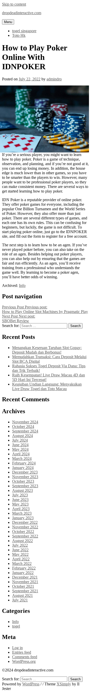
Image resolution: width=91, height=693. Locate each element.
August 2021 (22, 595)
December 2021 (25, 577)
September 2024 (25, 431)
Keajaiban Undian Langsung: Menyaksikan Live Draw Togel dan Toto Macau (47, 386)
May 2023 (20, 504)
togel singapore (24, 31)
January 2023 (23, 518)
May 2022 (20, 554)
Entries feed (21, 652)
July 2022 (20, 545)
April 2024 (21, 454)
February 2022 (24, 568)
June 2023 (20, 499)
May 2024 (20, 449)
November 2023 (25, 477)
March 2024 (22, 458)
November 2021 (25, 582)
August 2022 (22, 541)
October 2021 (23, 586)
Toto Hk (19, 35)
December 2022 (25, 522)
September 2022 (25, 536)
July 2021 (20, 600)
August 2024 (22, 436)
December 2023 (25, 472)
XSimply (64, 684)
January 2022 (23, 572)
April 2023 (21, 509)
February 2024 (24, 463)
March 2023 (22, 513)
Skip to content (14, 4)
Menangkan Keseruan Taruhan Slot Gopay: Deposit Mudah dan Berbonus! (47, 349)
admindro (54, 79)
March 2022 (22, 563)
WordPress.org (24, 661)
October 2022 (23, 531)
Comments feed (24, 657)
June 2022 (20, 550)
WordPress (30, 684)
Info (22, 285)
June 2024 (20, 445)
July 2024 (20, 440)
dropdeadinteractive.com (21, 13)
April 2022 (21, 559)
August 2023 (22, 490)
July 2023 (20, 495)
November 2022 (25, 527)
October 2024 (23, 426)
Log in (17, 648)
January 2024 (23, 467)
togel (16, 626)
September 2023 (25, 486)
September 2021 (25, 591)
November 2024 (25, 422)
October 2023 (23, 481)
